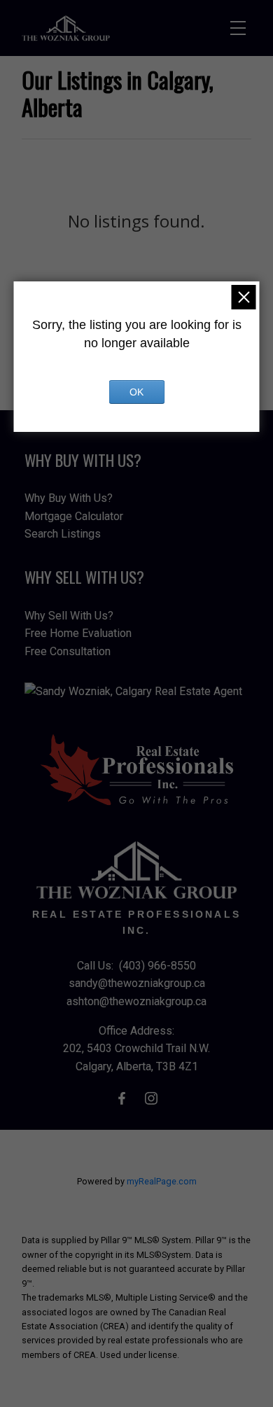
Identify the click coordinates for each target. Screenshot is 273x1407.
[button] (121, 1098)
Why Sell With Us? (68, 615)
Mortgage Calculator (73, 516)
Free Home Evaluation (78, 633)
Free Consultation (67, 651)
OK (137, 392)
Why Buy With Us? (68, 498)
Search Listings (62, 533)
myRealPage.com (162, 1181)
